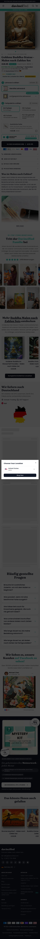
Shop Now (20, 475)
